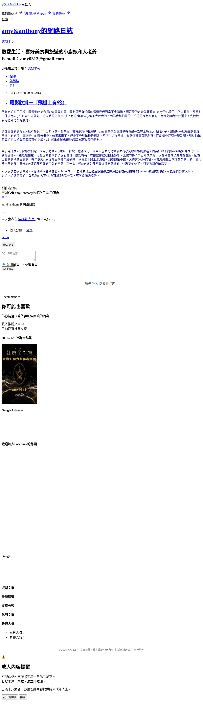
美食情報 (34, 68)
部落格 (14, 81)
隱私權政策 (123, 649)
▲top (5, 237)
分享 (29, 230)
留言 (31, 219)
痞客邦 (23, 219)
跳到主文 (8, 41)
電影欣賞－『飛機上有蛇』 (38, 102)
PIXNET (71, 649)
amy (4, 196)
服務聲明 (139, 649)
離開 (22, 697)
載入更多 (8, 244)
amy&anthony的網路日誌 (37, 30)
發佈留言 (8, 269)
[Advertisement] (129, 71)
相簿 (13, 76)
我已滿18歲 (9, 697)
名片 (13, 85)
